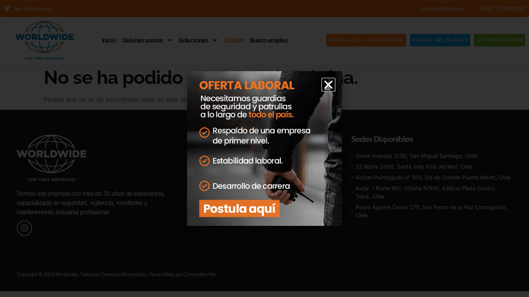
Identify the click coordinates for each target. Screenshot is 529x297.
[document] (264, 148)
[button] (328, 84)
